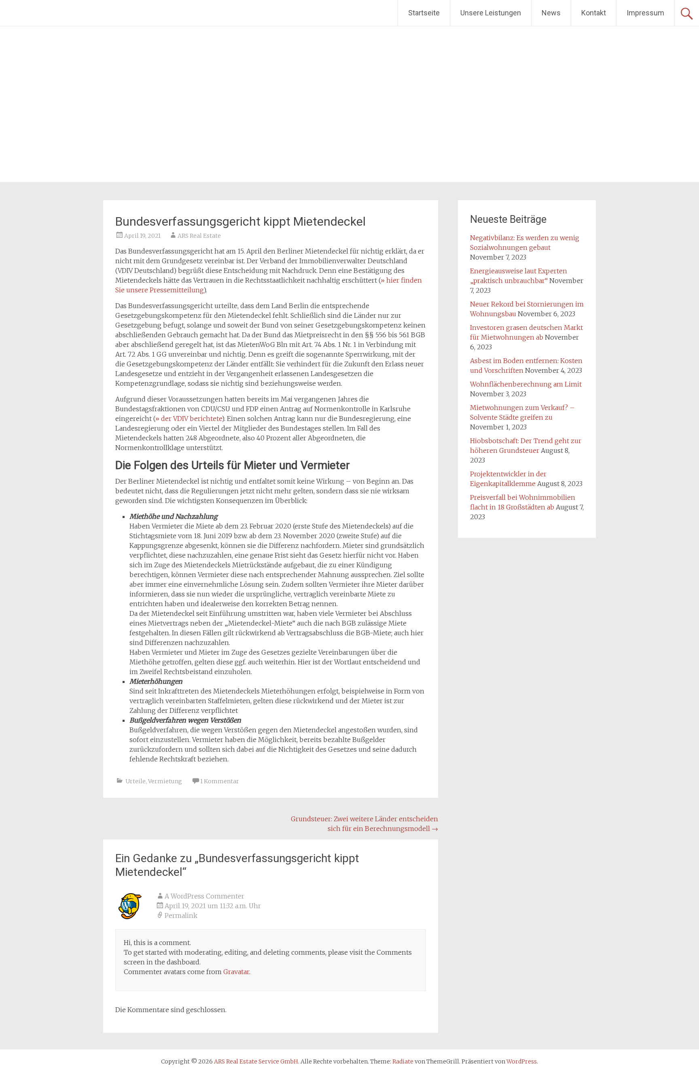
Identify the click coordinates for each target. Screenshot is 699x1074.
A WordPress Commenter (204, 896)
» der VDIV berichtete (188, 418)
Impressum (645, 12)
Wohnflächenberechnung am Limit (526, 384)
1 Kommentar (219, 781)
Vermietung (165, 781)
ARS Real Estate (199, 235)
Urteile (135, 781)
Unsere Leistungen (490, 12)
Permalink (181, 915)
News (551, 12)
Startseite (424, 12)
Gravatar (236, 972)
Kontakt (593, 12)
